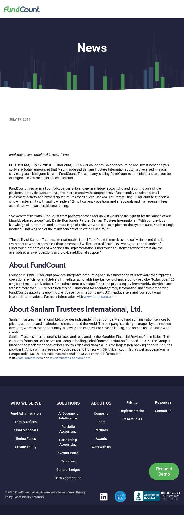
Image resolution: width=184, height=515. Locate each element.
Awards (101, 438)
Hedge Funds (26, 438)
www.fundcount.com (99, 297)
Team (101, 422)
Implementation (132, 411)
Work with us (101, 447)
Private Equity (25, 447)
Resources (163, 402)
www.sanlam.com (29, 358)
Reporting (68, 461)
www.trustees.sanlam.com (70, 358)
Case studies (132, 419)
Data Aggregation (68, 478)
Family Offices (26, 422)
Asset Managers (25, 430)
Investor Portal (68, 453)
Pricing (132, 402)
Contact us (163, 411)
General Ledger (68, 470)
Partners (101, 430)
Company (101, 413)
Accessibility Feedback (29, 497)
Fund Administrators (25, 413)
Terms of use (66, 492)
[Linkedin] (103, 496)
